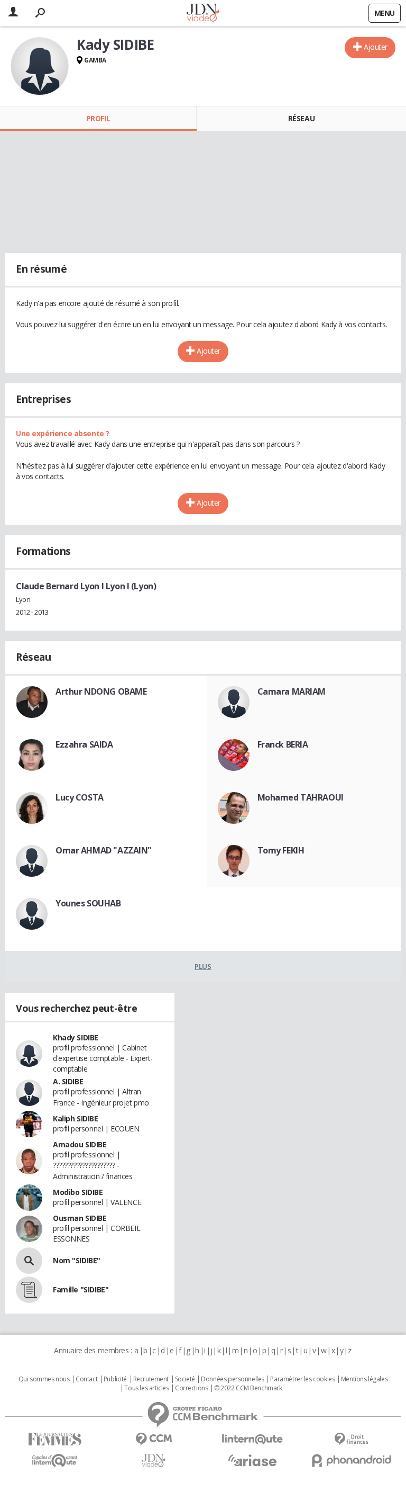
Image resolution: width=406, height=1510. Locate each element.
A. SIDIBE (68, 1081)
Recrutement (151, 1379)
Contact (86, 1379)
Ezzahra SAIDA (84, 744)
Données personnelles (232, 1379)
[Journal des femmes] (54, 1439)
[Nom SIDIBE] (29, 1260)
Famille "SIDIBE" (80, 1289)
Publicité (115, 1379)
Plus (203, 966)
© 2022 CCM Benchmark (248, 1388)
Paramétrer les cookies (302, 1379)
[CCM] (153, 1439)
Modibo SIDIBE (78, 1192)
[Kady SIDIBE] (40, 66)
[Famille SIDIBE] (29, 1290)
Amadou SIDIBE (80, 1144)
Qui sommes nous (44, 1379)
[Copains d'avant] (54, 1460)
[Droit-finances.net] (351, 1439)
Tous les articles (146, 1388)
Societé (185, 1379)
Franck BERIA (282, 744)
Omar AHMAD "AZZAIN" (104, 850)
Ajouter (375, 47)
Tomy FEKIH (280, 850)
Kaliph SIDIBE (75, 1118)
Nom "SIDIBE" (76, 1260)
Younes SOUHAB (88, 903)
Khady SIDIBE (75, 1037)
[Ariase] (252, 1460)
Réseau (301, 118)
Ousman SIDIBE (80, 1218)
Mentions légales (364, 1379)
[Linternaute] (252, 1439)
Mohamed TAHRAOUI (300, 797)
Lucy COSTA (80, 797)
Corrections (191, 1388)
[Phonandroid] (351, 1460)
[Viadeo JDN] (153, 1460)
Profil (98, 118)
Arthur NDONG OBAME (101, 691)
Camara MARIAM (291, 691)
